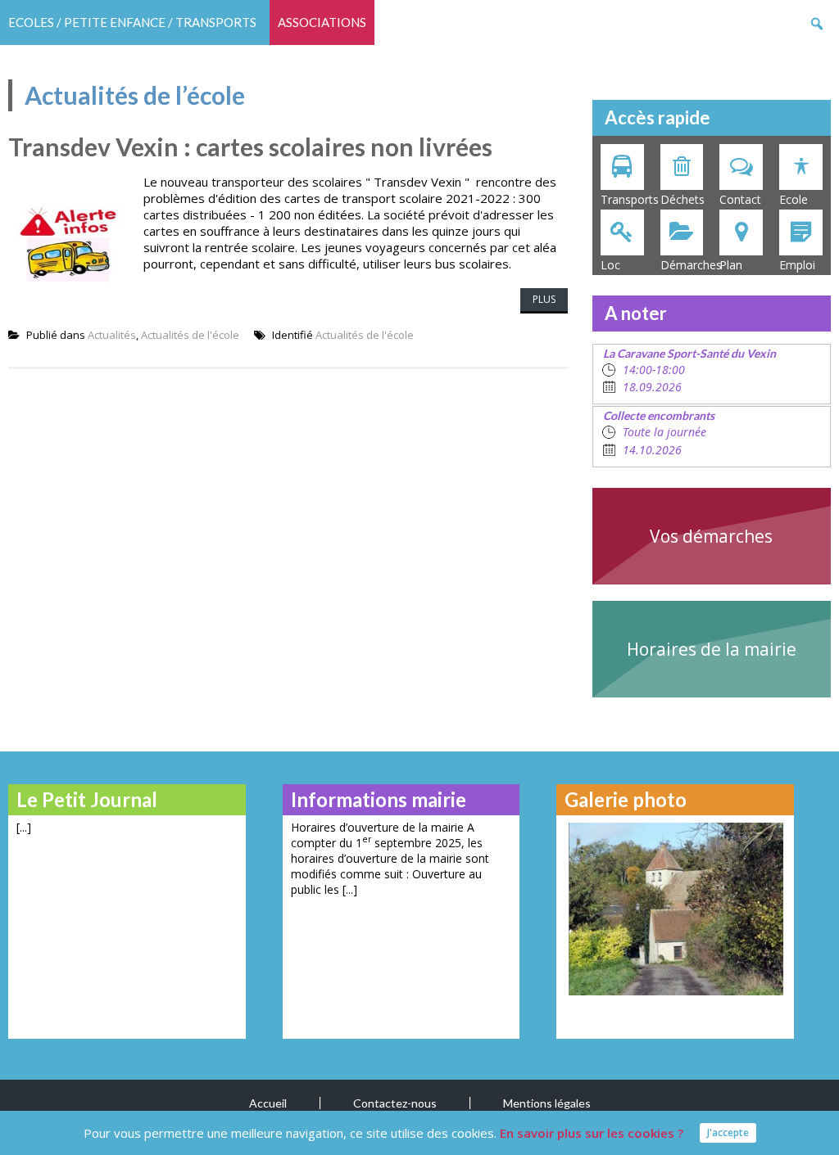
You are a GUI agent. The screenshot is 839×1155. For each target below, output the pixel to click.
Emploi (797, 265)
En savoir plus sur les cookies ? (591, 1133)
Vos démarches (711, 536)
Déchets (682, 199)
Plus (544, 299)
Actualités (112, 334)
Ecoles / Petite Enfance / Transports (132, 22)
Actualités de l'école (190, 334)
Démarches (686, 265)
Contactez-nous (395, 1103)
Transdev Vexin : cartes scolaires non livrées (250, 146)
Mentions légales (547, 1103)
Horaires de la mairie (711, 649)
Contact (740, 199)
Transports (626, 199)
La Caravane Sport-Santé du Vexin (689, 353)
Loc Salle (613, 266)
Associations (322, 22)
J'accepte (728, 1132)
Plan (730, 265)
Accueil (268, 1103)
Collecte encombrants (658, 415)
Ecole (793, 199)
